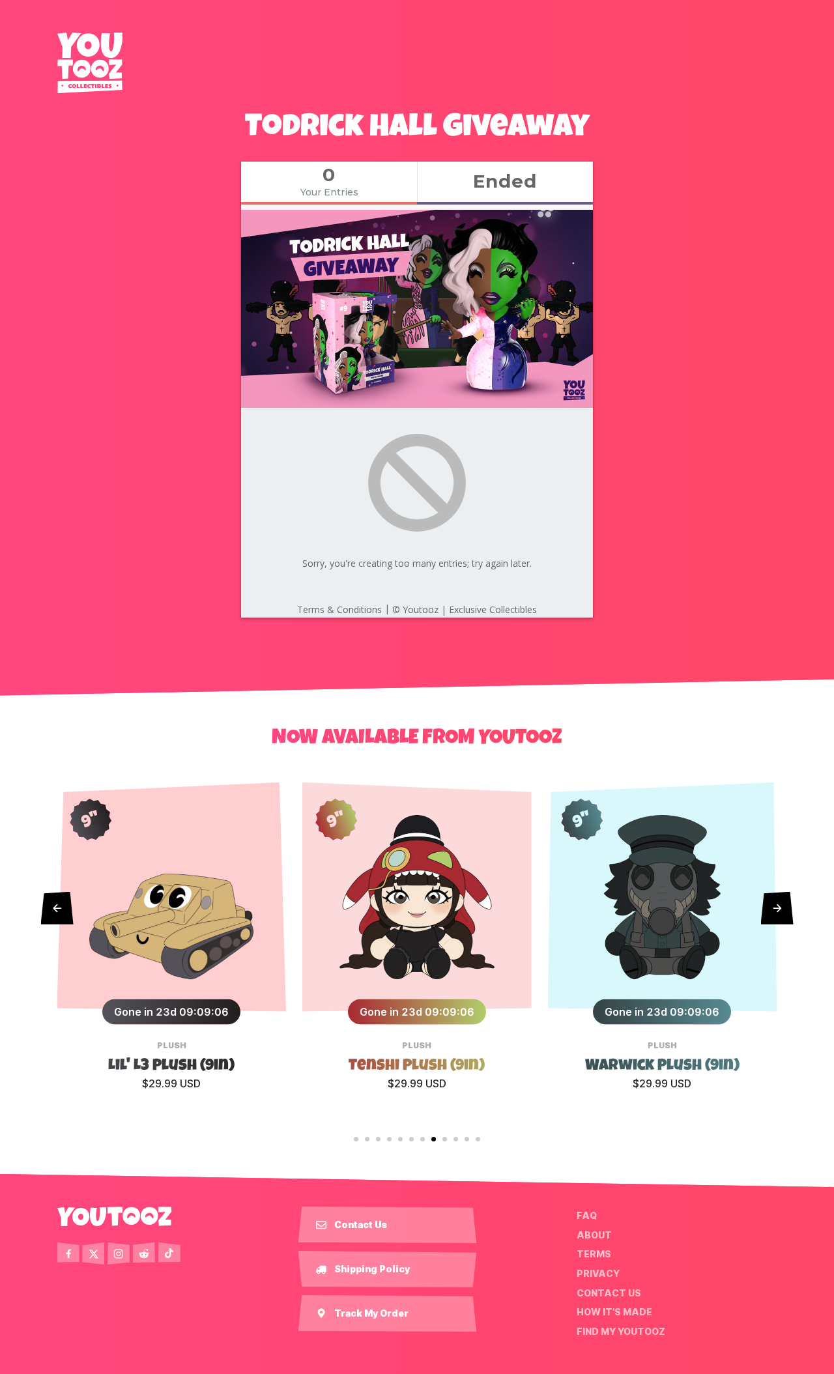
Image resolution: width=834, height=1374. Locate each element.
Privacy (598, 1273)
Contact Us (609, 1292)
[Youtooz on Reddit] (144, 1253)
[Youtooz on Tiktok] (169, 1253)
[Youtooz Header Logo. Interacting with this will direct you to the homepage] (89, 63)
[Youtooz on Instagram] (119, 1253)
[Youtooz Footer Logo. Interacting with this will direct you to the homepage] (114, 1216)
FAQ (587, 1215)
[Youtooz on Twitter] (93, 1253)
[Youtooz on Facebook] (68, 1253)
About (594, 1235)
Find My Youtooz (621, 1331)
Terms (594, 1254)
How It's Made (614, 1312)
